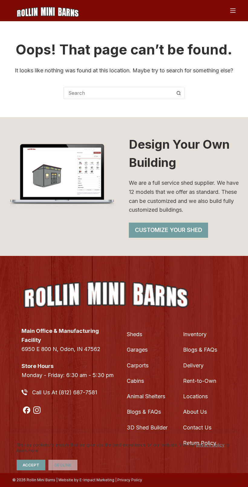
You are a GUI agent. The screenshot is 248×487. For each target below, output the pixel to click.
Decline (62, 464)
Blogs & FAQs (144, 412)
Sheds (134, 334)
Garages (137, 349)
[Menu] (233, 10)
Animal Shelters (146, 396)
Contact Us (197, 427)
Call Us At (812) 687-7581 (64, 392)
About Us (195, 412)
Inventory (195, 334)
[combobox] (118, 93)
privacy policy (210, 444)
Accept (31, 464)
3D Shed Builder (147, 427)
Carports (137, 365)
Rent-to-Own (199, 381)
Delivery (193, 365)
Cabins (135, 381)
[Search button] (178, 93)
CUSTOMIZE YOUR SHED (168, 230)
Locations (195, 396)
